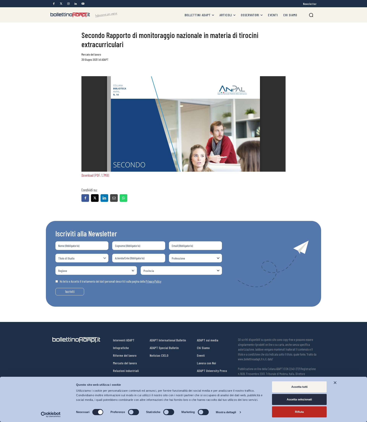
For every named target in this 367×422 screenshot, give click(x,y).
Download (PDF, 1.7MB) (95, 175)
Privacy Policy (153, 281)
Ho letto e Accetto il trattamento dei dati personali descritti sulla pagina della (110, 281)
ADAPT (105, 59)
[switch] (133, 412)
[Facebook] (53, 3)
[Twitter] (61, 3)
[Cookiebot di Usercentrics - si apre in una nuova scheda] (50, 414)
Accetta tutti (299, 386)
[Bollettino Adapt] (83, 14)
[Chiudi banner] (335, 382)
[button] (311, 15)
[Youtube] (83, 3)
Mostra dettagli (226, 412)
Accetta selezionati (299, 399)
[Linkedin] (75, 3)
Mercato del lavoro (91, 54)
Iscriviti (70, 291)
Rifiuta (299, 411)
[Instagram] (68, 3)
